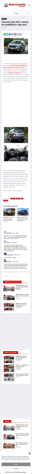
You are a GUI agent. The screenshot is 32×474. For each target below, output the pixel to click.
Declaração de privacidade (20, 472)
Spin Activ (5, 200)
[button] (29, 453)
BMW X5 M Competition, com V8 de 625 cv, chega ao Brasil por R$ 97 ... (22, 219)
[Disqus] (16, 249)
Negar (16, 468)
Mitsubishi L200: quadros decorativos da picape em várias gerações (21, 305)
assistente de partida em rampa (15, 67)
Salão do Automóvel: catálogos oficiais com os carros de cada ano (22, 296)
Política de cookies (9, 472)
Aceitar (16, 464)
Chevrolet (13, 198)
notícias (18, 198)
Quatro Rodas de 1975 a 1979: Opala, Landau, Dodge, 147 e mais (22, 444)
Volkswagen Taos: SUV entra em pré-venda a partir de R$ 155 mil (8, 219)
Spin (22, 198)
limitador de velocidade (14, 72)
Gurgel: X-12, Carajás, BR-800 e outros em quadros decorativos (22, 366)
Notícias (4, 19)
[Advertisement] (16, 104)
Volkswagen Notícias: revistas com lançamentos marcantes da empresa (22, 287)
